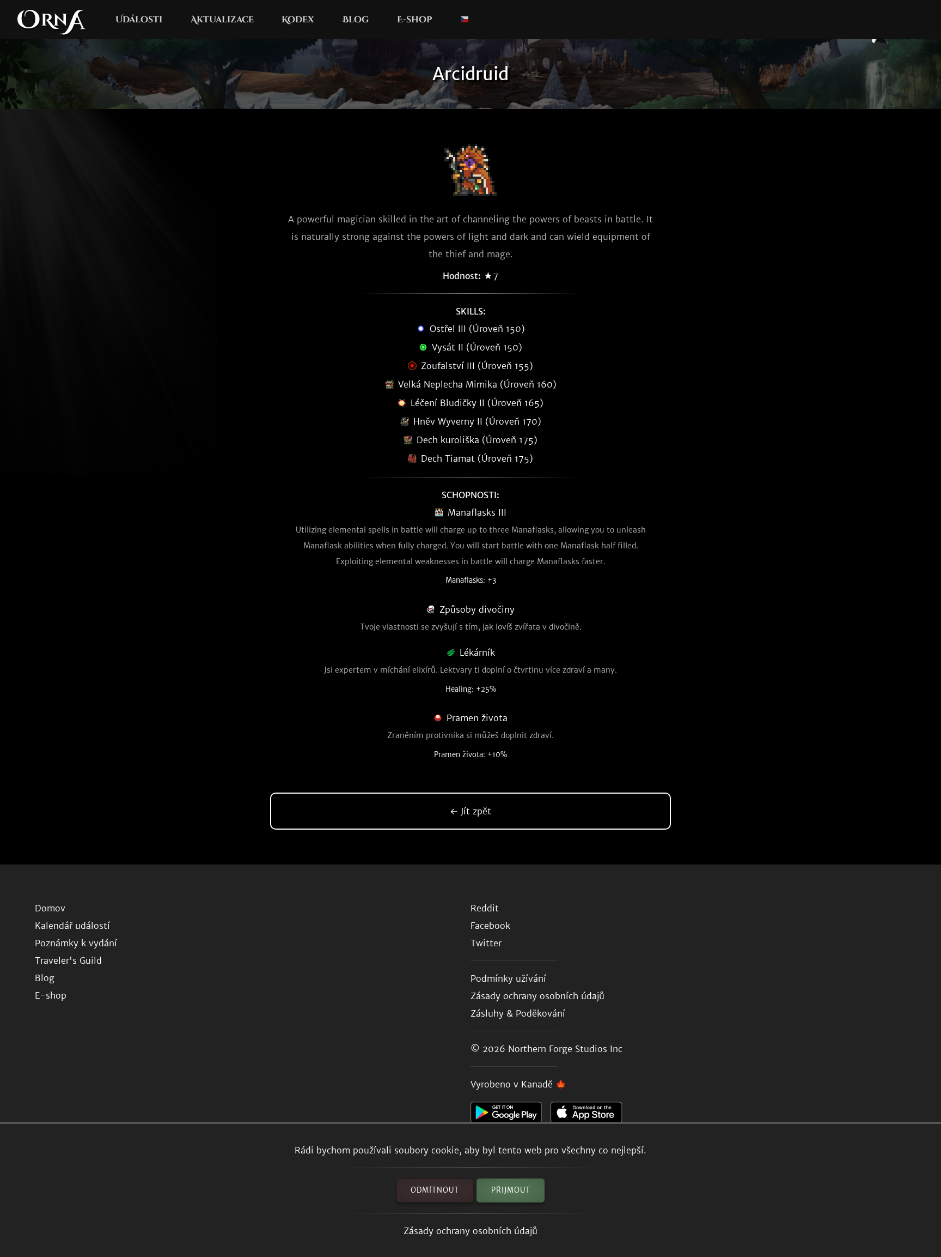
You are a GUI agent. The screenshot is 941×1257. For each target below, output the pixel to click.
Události (138, 20)
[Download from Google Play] (511, 1115)
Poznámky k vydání (76, 943)
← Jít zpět (470, 811)
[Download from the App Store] (591, 1115)
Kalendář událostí (72, 925)
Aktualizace (222, 20)
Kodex (298, 20)
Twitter (486, 943)
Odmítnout (435, 1190)
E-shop (414, 20)
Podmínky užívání (508, 978)
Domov (50, 908)
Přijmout (510, 1190)
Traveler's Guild (68, 960)
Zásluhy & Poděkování (518, 1013)
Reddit (485, 908)
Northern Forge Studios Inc (565, 1048)
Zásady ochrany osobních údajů (470, 1230)
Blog (356, 20)
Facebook (490, 925)
